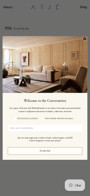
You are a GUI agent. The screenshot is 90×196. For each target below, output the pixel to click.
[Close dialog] (84, 38)
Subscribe (45, 151)
